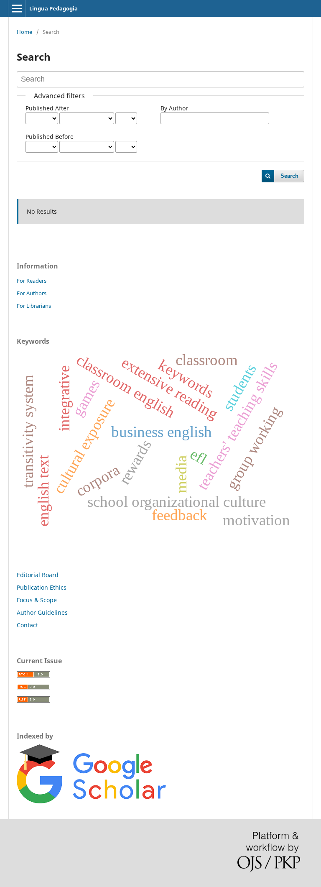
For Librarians (34, 305)
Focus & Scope (37, 600)
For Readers (31, 280)
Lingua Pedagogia (53, 8)
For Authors (31, 293)
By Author (174, 108)
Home (24, 32)
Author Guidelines (42, 612)
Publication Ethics (41, 587)
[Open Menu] (16, 8)
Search (289, 176)
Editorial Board (38, 575)
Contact (27, 625)
